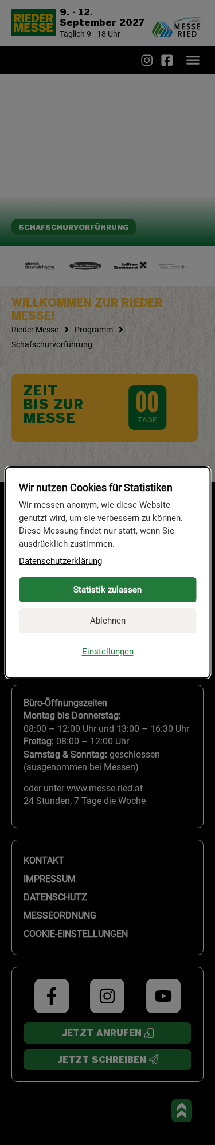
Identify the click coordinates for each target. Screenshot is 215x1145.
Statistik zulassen (107, 590)
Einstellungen (108, 651)
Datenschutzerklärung (60, 561)
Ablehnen (108, 620)
